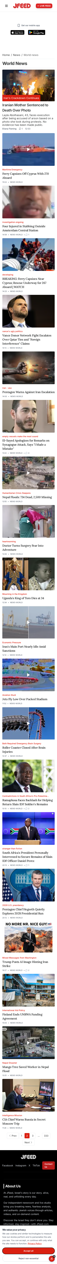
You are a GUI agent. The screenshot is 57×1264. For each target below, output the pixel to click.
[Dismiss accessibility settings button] (54, 1256)
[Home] (22, 6)
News (16, 54)
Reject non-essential (29, 1258)
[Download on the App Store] (18, 32)
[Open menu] (6, 5)
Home (6, 54)
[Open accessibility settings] (52, 1259)
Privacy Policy (35, 1243)
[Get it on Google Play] (36, 32)
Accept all (28, 1251)
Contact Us (48, 1165)
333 (46, 1135)
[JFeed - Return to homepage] (28, 1157)
